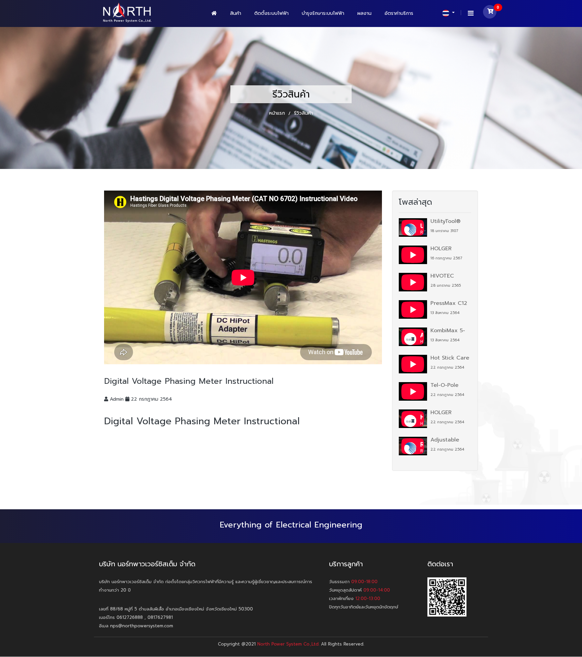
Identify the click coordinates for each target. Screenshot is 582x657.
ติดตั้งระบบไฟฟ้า (271, 13)
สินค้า (235, 13)
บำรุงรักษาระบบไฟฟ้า (323, 13)
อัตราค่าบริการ (399, 13)
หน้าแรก (278, 113)
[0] (489, 13)
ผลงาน (364, 13)
